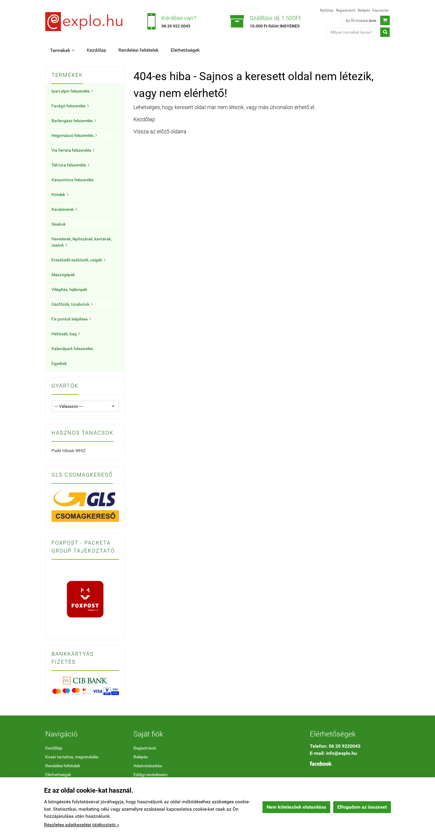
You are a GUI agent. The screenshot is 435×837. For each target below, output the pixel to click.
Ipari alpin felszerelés (72, 91)
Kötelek (59, 194)
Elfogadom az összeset (362, 807)
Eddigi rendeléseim (150, 774)
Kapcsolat (380, 10)
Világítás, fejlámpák (69, 289)
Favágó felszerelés (70, 105)
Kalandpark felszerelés (72, 348)
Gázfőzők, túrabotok (72, 304)
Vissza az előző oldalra (159, 131)
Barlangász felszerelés (73, 120)
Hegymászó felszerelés (74, 135)
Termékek (62, 50)
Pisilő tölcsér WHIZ (68, 450)
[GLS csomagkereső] (85, 505)
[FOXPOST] (85, 599)
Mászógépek (63, 274)
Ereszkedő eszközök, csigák (78, 260)
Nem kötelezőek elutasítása (296, 807)
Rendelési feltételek (138, 50)
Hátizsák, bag (65, 333)
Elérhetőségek (185, 50)
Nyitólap (327, 10)
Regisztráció (345, 10)
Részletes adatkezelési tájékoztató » (81, 825)
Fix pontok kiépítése (71, 319)
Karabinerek (64, 209)
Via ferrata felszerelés (72, 150)
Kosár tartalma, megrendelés (71, 757)
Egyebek (59, 363)
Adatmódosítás (147, 765)
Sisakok (58, 224)
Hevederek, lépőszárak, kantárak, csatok (81, 242)
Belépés (364, 10)
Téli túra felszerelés (70, 165)
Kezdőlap (96, 50)
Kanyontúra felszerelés (72, 179)
